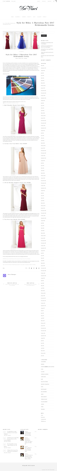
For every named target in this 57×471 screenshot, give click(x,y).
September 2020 (43, 218)
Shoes (42, 394)
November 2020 (43, 213)
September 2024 (43, 98)
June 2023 (42, 135)
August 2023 (43, 130)
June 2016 (42, 343)
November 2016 (43, 330)
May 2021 (42, 198)
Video (42, 406)
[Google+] (5, 1)
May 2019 (42, 258)
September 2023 (43, 128)
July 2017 (42, 310)
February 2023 (43, 145)
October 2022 (43, 155)
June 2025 (42, 75)
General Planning (44, 374)
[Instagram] (8, 1)
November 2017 (43, 300)
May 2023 (42, 138)
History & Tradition (45, 384)
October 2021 (43, 185)
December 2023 (43, 120)
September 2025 (43, 68)
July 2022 (42, 163)
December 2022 (43, 150)
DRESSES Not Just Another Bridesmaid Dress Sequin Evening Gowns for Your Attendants (16, 258)
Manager (26, 58)
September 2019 (43, 248)
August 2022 (43, 160)
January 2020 (43, 238)
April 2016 (42, 348)
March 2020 (43, 233)
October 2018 (43, 273)
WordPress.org (43, 421)
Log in (42, 415)
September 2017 (43, 305)
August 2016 (43, 338)
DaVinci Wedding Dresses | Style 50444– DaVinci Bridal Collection (30, 285)
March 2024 (43, 113)
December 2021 (43, 180)
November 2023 (43, 123)
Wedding (43, 409)
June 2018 (42, 283)
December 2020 (43, 210)
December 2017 (43, 298)
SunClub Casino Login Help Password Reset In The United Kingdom (11, 439)
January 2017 (43, 325)
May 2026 (42, 65)
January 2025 (43, 88)
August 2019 (43, 250)
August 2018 (43, 278)
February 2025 (43, 85)
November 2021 (43, 183)
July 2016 (42, 340)
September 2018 (43, 275)
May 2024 (42, 108)
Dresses (42, 364)
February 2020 (43, 235)
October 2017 (43, 303)
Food (42, 369)
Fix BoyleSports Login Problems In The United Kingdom (10, 432)
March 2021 (43, 203)
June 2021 (42, 195)
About (38, 1)
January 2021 (43, 208)
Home (4, 23)
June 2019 (42, 255)
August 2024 (43, 100)
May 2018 (42, 285)
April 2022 (42, 170)
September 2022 (43, 158)
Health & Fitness (44, 381)
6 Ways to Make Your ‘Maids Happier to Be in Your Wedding (12, 285)
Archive (49, 1)
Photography (43, 389)
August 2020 (43, 220)
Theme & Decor (44, 399)
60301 (22, 105)
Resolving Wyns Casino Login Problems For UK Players (10, 445)
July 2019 (42, 253)
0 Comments (9, 435)
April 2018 (42, 288)
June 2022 (42, 165)
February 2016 (43, 353)
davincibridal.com (13, 175)
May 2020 (42, 228)
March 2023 (43, 143)
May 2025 (42, 78)
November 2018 (43, 270)
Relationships (44, 391)
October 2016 (43, 333)
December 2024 (43, 90)
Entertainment (44, 366)
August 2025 (43, 70)
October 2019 (43, 245)
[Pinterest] (9, 1)
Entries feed (43, 417)
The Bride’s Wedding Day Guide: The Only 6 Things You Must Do (28, 441)
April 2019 (42, 260)
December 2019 (43, 240)
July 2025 (42, 73)
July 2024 (42, 103)
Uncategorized (21, 51)
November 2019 (43, 243)
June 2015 (42, 355)
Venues (42, 404)
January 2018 (43, 295)
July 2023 (42, 133)
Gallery (42, 371)
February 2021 (43, 205)
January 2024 (43, 118)
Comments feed (43, 419)
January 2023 (43, 148)
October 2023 (43, 125)
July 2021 (42, 193)
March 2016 (43, 350)
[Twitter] (4, 1)
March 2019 (43, 263)
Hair (42, 379)
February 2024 (43, 115)
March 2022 (43, 173)
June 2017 (42, 313)
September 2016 (43, 335)
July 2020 (42, 223)
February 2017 (43, 323)
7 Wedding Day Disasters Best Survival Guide (28, 434)
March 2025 (43, 83)
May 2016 (42, 345)
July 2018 (42, 280)
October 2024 (43, 95)
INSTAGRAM (31, 465)
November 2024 (43, 93)
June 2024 (42, 105)
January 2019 (43, 265)
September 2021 (43, 188)
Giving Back (43, 376)
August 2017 (43, 308)
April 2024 (42, 110)
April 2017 (42, 318)
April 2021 (42, 200)
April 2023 (42, 140)
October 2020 (43, 215)
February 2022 (43, 175)
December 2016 (43, 328)
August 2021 (43, 190)
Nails (42, 386)
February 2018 (43, 293)
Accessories (43, 361)
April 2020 (42, 230)
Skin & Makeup (44, 396)
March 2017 (43, 320)
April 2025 (42, 80)
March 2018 (43, 290)
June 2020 (42, 225)
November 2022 (43, 153)
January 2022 (43, 178)
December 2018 (43, 268)
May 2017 (42, 315)
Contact (44, 1)
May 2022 (42, 168)
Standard (16, 58)
